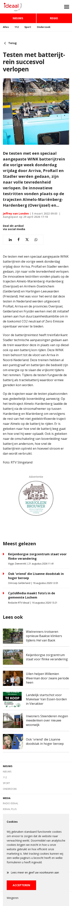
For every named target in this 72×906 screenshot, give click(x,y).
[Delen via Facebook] (18, 239)
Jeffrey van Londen (16, 213)
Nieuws (18, 18)
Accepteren (21, 885)
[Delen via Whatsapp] (36, 239)
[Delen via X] (27, 239)
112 (17, 27)
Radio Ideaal (10, 803)
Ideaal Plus (10, 809)
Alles (6, 27)
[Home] (18, 7)
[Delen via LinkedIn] (10, 239)
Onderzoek (43, 27)
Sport (27, 27)
